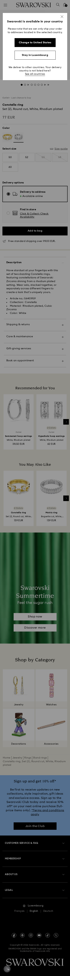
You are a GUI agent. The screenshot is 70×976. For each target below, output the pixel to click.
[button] (62, 16)
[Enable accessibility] (7, 969)
